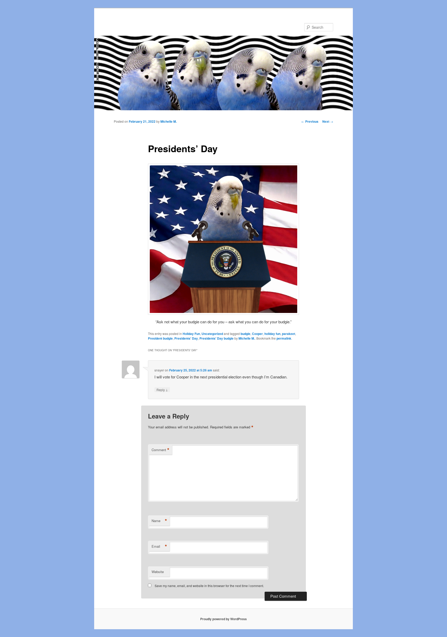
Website (158, 571)
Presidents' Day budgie (216, 338)
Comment (160, 450)
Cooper (257, 333)
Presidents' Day (186, 338)
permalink (284, 338)
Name (159, 521)
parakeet (288, 333)
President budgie (160, 338)
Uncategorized (212, 333)
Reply (162, 389)
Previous (309, 121)
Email (159, 546)
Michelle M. (168, 121)
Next (327, 121)
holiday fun (272, 333)
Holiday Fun (191, 333)
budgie (245, 333)
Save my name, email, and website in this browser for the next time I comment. (209, 585)
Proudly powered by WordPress (223, 619)
